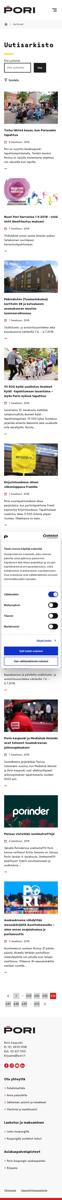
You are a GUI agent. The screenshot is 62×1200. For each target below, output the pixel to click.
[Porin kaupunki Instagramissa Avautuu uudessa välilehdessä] (11, 1065)
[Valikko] (54, 10)
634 (36, 996)
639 (24, 1004)
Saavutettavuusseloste (34, 1190)
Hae (40, 67)
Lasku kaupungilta (17, 1131)
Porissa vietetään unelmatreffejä (29, 834)
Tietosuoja (10, 1190)
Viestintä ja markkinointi (21, 1109)
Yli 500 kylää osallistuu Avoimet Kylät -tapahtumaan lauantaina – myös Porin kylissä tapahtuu (28, 391)
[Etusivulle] (19, 9)
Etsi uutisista (12, 60)
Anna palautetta (16, 1095)
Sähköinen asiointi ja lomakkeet (26, 1102)
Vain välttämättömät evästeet (31, 661)
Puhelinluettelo (15, 1088)
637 (8, 1004)
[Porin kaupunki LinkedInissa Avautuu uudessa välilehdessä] (22, 1065)
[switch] (53, 605)
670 (36, 1004)
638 (16, 1004)
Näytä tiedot (44, 640)
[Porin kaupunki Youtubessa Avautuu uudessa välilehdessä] (17, 1065)
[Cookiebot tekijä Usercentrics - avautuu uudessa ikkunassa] (43, 536)
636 (53, 996)
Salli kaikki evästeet (31, 651)
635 (45, 996)
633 (28, 996)
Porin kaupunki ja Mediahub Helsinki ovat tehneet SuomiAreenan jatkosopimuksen (31, 742)
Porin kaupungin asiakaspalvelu (25, 1161)
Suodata (14, 80)
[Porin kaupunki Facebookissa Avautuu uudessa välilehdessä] (6, 1065)
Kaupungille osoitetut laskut (24, 1138)
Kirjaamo (12, 1168)
